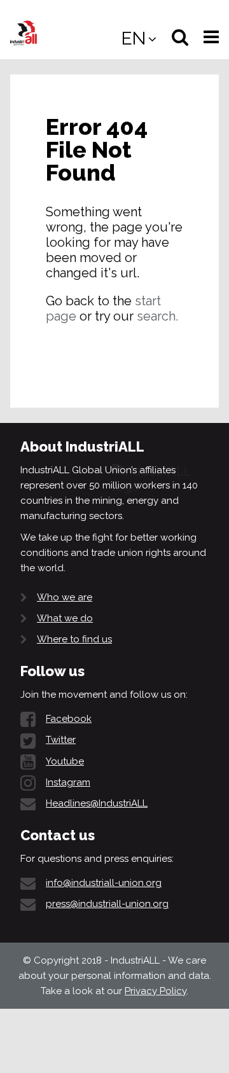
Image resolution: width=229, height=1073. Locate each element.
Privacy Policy (155, 991)
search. (157, 316)
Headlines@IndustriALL (97, 803)
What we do (65, 618)
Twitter (61, 739)
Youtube (65, 761)
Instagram (68, 782)
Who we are (64, 597)
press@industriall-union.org (107, 904)
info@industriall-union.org (104, 883)
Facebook (69, 718)
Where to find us (74, 639)
